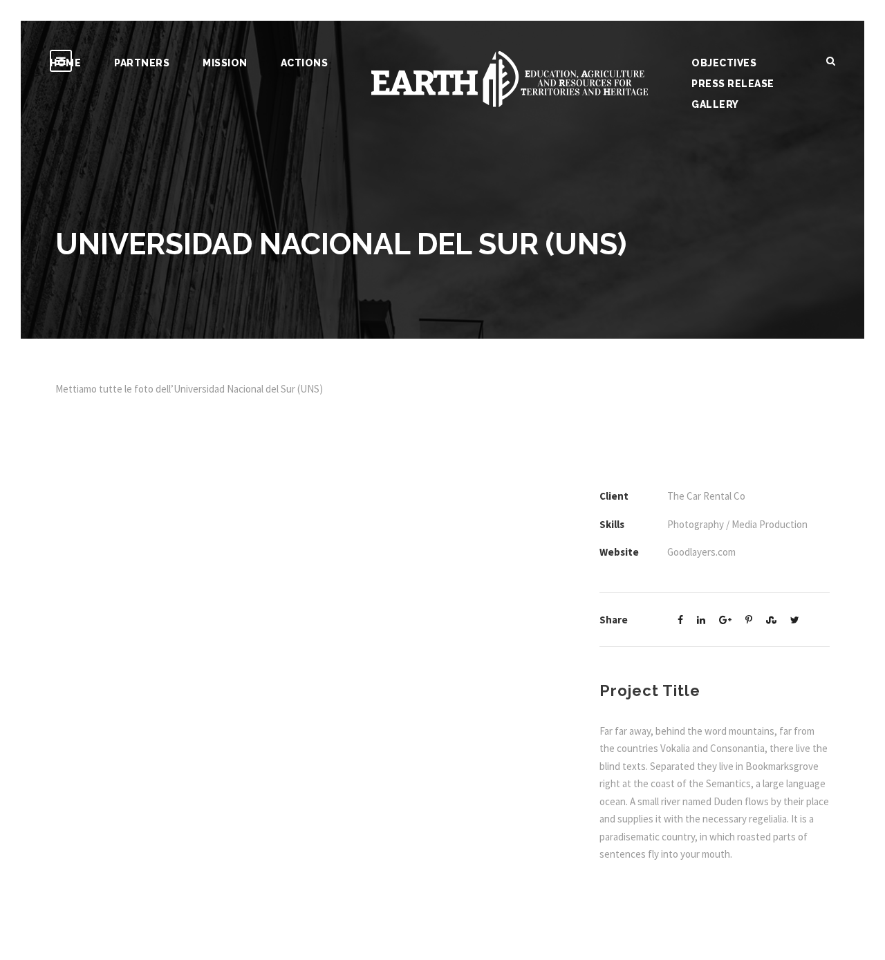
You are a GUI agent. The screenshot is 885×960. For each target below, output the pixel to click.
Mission (225, 62)
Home (65, 62)
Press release (732, 83)
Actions (304, 62)
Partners (141, 62)
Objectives (723, 62)
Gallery (715, 104)
